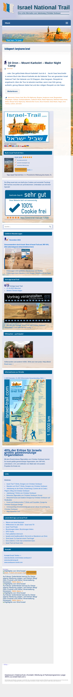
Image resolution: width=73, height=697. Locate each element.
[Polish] (23, 146)
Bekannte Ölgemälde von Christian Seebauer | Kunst (24, 495)
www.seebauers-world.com (13, 562)
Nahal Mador (54, 101)
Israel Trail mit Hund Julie (14, 543)
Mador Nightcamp (47, 99)
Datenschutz (20, 675)
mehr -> (29, 170)
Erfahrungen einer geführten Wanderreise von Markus (25, 271)
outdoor (12, 103)
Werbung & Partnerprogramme (47, 675)
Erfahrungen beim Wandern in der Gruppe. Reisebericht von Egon (29, 273)
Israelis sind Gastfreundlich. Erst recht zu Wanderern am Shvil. (27, 536)
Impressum (9, 675)
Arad (21, 97)
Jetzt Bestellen (20, 170)
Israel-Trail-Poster (12, 527)
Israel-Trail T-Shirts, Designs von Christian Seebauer (24, 484)
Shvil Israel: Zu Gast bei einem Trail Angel (20, 538)
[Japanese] (20, 146)
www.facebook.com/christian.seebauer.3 (17, 558)
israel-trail (9, 68)
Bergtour (39, 97)
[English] (5, 146)
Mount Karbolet (44, 101)
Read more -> (8, 364)
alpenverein (11, 97)
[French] (8, 146)
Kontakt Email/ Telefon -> (12, 555)
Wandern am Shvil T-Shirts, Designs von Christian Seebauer (27, 486)
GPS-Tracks (10, 531)
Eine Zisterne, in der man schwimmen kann (20, 541)
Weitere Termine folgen (14, 290)
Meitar (7, 101)
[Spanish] (25, 146)
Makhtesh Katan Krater (60, 99)
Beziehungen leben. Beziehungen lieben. (20, 529)
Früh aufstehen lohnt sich (14, 534)
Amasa (17, 97)
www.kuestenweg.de (11, 560)
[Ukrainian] (28, 146)
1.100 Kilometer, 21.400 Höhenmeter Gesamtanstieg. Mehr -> (24, 378)
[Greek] (13, 146)
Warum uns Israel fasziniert (15, 522)
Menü (7, 23)
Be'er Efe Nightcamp (30, 97)
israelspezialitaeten (24, 99)
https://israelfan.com (13, 511)
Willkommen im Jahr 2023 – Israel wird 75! (20, 525)
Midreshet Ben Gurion (32, 101)
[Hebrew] (15, 146)
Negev (60, 101)
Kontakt (30, 675)
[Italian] (18, 146)
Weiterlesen (12, 91)
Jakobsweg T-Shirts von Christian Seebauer (21, 493)
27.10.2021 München (14, 288)
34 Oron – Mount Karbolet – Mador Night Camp (34, 64)
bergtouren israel (48, 97)
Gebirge (15, 99)
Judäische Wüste (36, 99)
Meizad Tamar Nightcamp (17, 101)
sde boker (19, 103)
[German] (10, 146)
